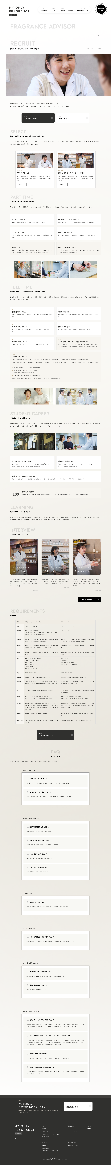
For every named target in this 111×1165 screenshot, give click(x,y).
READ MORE (35, 590)
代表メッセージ (47, 1136)
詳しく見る (22, 184)
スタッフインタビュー (86, 599)
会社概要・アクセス (82, 9)
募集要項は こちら (101, 9)
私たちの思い (46, 1132)
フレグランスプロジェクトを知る (51, 1134)
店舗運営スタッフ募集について (50, 1151)
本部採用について (47, 1148)
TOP (99, 36)
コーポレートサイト (20, 1139)
